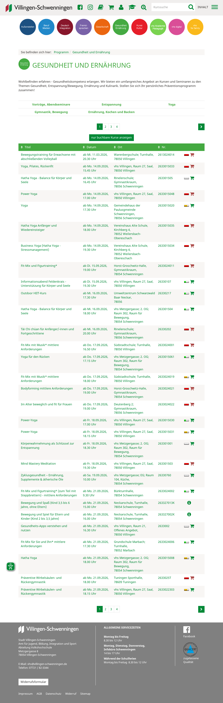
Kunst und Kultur (139, 40)
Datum (91, 147)
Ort (119, 147)
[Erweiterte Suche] (144, 7)
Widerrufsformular (33, 682)
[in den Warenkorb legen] (192, 178)
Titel (27, 147)
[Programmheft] (101, 8)
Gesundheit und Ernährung (121, 41)
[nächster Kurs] (201, 127)
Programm (61, 52)
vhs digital (176, 38)
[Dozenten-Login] (132, 7)
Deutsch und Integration (65, 40)
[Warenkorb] (111, 7)
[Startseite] (39, 6)
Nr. (163, 147)
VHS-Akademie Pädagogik (158, 40)
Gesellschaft (102, 38)
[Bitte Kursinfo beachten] (189, 503)
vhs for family (195, 38)
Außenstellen (27, 38)
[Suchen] (191, 7)
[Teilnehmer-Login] (122, 7)
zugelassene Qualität (191, 660)
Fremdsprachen (83, 38)
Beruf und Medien (46, 40)
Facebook (189, 636)
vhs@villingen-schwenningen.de (47, 664)
